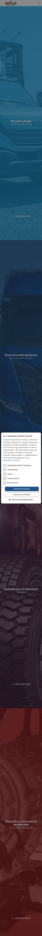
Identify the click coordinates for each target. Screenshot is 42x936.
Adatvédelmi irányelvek (11, 460)
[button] (21, 500)
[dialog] (21, 468)
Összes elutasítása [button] (21, 495)
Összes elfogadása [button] (22, 489)
